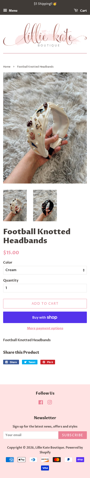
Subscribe (72, 435)
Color (7, 262)
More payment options (45, 328)
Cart (83, 11)
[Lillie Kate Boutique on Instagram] (49, 403)
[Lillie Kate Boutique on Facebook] (40, 403)
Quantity (10, 280)
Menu (12, 11)
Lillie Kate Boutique (49, 448)
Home (6, 67)
